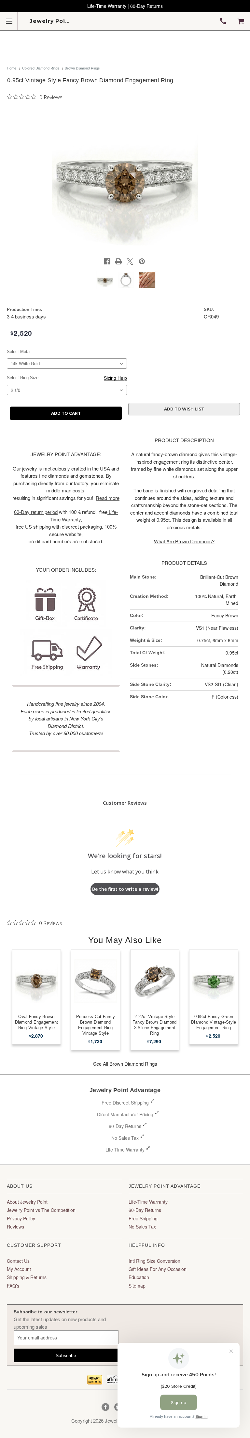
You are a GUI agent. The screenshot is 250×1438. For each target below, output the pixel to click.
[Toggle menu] (9, 21)
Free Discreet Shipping (125, 1102)
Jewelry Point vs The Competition (41, 1210)
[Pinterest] (142, 261)
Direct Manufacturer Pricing (125, 1114)
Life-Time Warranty (148, 1201)
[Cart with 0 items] (241, 21)
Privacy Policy (21, 1218)
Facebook (106, 1407)
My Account (19, 1269)
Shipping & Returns (27, 1277)
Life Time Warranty (125, 1149)
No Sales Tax (125, 1138)
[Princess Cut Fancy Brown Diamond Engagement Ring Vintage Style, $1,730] (95, 981)
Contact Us (18, 1261)
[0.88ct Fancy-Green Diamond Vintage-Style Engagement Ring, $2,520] (213, 981)
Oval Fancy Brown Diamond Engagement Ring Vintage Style (36, 1022)
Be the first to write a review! (125, 889)
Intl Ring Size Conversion (154, 1261)
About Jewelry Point (27, 1201)
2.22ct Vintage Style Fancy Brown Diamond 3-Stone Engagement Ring (154, 1025)
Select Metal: (19, 351)
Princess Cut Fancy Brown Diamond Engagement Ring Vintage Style (95, 1025)
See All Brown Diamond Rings (125, 1063)
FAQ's (13, 1285)
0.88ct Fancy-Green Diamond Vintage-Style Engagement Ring (213, 1022)
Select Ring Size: (23, 377)
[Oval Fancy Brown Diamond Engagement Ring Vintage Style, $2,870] (36, 981)
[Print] (118, 261)
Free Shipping (143, 1218)
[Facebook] (107, 261)
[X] (130, 261)
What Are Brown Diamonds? (184, 541)
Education (139, 1277)
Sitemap (137, 1285)
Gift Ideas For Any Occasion (158, 1269)
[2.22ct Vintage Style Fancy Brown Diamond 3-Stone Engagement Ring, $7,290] (154, 981)
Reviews (15, 1226)
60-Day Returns (125, 1126)
